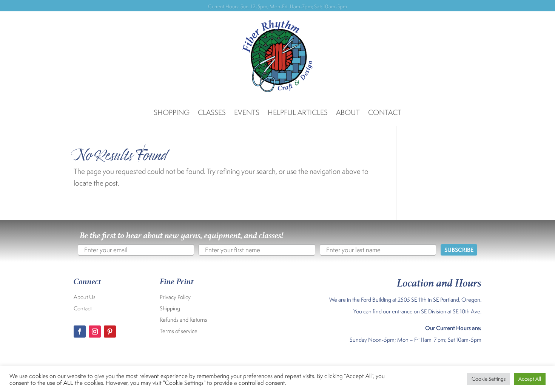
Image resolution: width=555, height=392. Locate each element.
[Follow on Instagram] (95, 331)
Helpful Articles (298, 113)
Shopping (172, 113)
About (348, 113)
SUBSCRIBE (458, 250)
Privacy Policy (175, 297)
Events (246, 113)
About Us (85, 297)
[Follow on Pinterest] (110, 331)
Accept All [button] (529, 378)
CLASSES (212, 113)
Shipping (170, 309)
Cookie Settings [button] (489, 378)
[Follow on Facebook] (80, 331)
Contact (384, 113)
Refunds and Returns (183, 320)
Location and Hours (439, 281)
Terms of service (178, 331)
